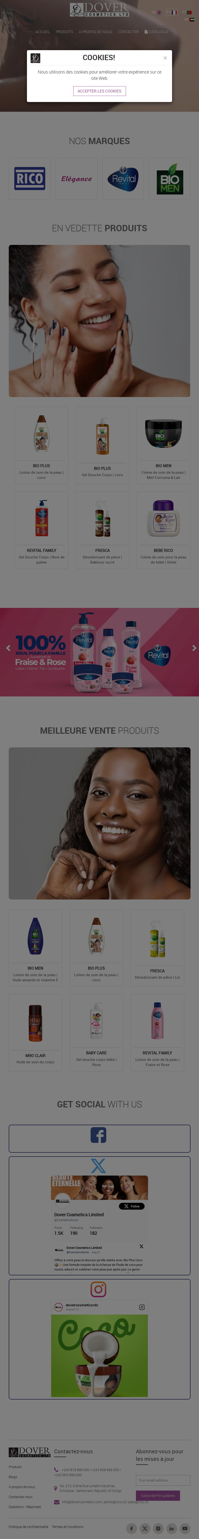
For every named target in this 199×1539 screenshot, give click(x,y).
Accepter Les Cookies (99, 91)
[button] (165, 57)
